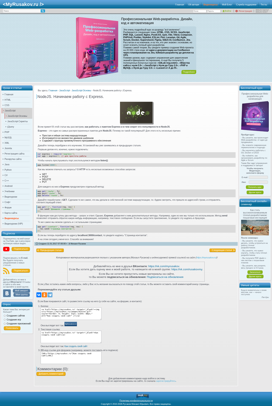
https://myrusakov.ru (206, 257)
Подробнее (189, 72)
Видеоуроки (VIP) (14, 223)
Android (8, 186)
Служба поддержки (246, 4)
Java (7, 164)
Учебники (9, 191)
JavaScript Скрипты (17, 121)
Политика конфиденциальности (136, 400)
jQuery (10, 127)
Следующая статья (222, 250)
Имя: (244, 182)
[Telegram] (49, 294)
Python (8, 170)
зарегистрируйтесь (166, 381)
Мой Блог (227, 4)
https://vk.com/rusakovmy (186, 269)
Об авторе (193, 4)
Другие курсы (255, 192)
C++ (7, 180)
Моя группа (22, 294)
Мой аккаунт (21, 290)
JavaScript (10, 110)
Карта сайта (11, 213)
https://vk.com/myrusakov (163, 266)
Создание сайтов (16, 315)
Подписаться (21, 249)
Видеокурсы (210, 4)
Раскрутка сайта (13, 159)
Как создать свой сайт (75, 346)
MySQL (8, 137)
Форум (8, 207)
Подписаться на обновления (165, 276)
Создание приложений (19, 323)
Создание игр (14, 319)
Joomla (8, 148)
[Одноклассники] (44, 294)
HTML (8, 100)
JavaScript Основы (17, 116)
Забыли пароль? (262, 10)
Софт (7, 202)
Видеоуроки (11, 197)
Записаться (255, 272)
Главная (179, 4)
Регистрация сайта (14, 153)
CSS (7, 105)
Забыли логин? (262, 12)
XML (7, 143)
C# (6, 175)
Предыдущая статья (50, 250)
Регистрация (245, 11)
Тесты (264, 4)
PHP (7, 132)
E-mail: (245, 177)
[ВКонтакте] (38, 294)
